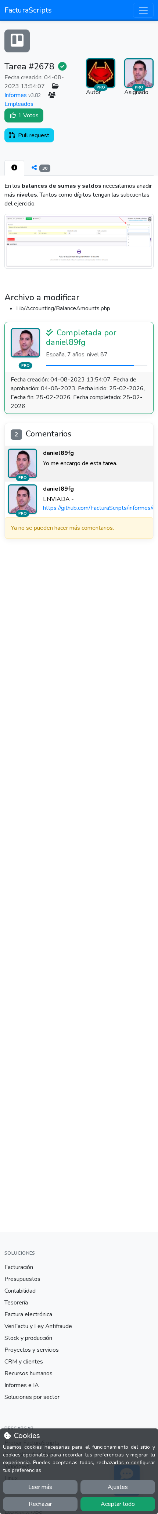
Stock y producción (28, 1338)
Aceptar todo (118, 1504)
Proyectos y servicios (31, 1350)
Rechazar (40, 1504)
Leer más (40, 1487)
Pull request (33, 135)
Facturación (18, 1267)
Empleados (18, 104)
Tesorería (16, 1303)
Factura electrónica (28, 1314)
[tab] (14, 168)
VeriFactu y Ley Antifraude (38, 1326)
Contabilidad (20, 1291)
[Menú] (143, 10)
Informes (15, 95)
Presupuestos (22, 1279)
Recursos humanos (28, 1373)
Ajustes (118, 1487)
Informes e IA (21, 1385)
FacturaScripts (28, 10)
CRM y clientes (23, 1362)
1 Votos (28, 115)
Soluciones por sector (32, 1397)
